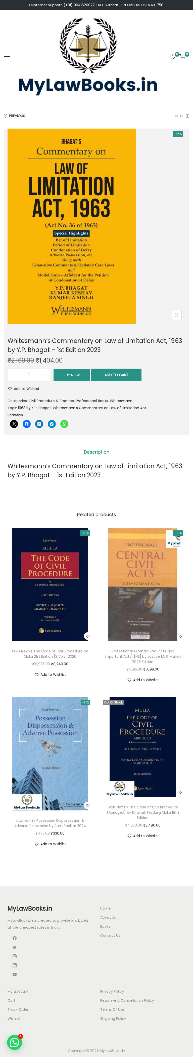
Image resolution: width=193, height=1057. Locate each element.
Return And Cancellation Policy (127, 1000)
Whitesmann (121, 400)
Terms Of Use (112, 1009)
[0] (173, 57)
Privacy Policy (112, 991)
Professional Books (92, 400)
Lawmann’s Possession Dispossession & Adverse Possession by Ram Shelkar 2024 (50, 823)
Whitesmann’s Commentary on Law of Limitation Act (99, 407)
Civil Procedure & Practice (51, 400)
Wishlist (14, 1018)
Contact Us (110, 935)
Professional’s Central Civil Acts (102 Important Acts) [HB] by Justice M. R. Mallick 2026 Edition (143, 656)
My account (18, 991)
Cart (11, 1000)
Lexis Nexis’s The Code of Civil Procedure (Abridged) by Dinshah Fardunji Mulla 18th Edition (143, 812)
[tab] (96, 452)
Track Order (18, 1009)
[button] (23, 388)
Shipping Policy (113, 1018)
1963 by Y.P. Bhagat (34, 407)
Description (96, 452)
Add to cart (116, 374)
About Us (108, 917)
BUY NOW (72, 374)
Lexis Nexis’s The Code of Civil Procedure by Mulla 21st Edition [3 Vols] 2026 (50, 654)
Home (105, 908)
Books (105, 926)
